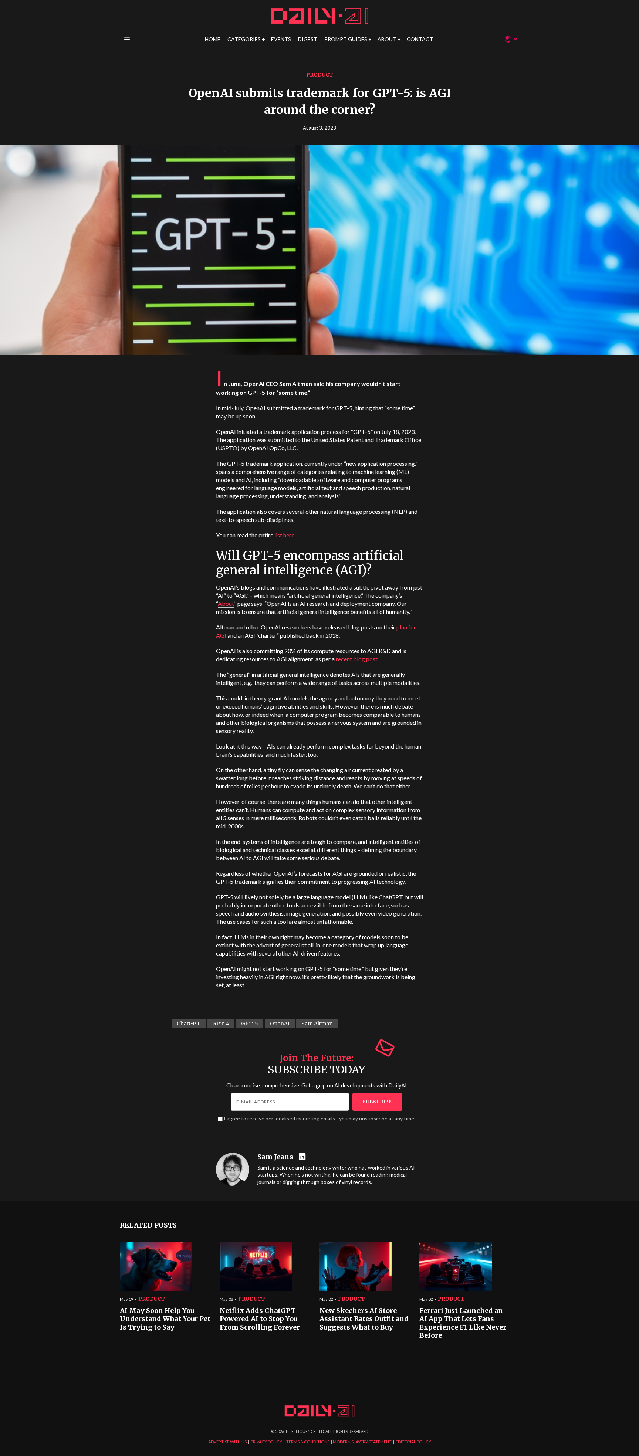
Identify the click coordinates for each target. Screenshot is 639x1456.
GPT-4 (220, 1023)
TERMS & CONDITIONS (307, 1441)
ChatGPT (188, 1023)
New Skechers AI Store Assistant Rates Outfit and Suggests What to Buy (364, 1319)
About (226, 603)
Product (319, 74)
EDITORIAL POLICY (413, 1441)
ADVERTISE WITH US (227, 1441)
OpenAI (280, 1023)
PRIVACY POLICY (266, 1441)
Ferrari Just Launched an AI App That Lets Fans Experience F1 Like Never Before (462, 1323)
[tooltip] (303, 1157)
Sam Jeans (275, 1157)
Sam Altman (317, 1023)
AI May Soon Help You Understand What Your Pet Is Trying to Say (165, 1319)
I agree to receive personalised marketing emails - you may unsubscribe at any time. (319, 1118)
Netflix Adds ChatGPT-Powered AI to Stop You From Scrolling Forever (260, 1319)
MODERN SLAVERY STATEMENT (362, 1441)
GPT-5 (249, 1023)
